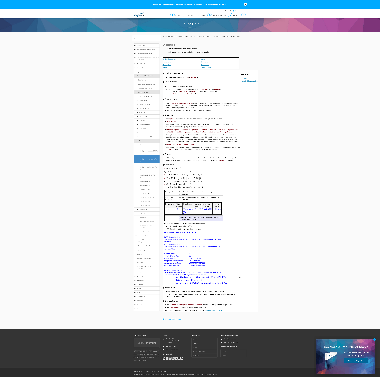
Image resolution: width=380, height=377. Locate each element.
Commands (142, 217)
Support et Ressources (199, 351)
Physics (139, 72)
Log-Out (224, 355)
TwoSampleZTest (145, 205)
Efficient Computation (145, 232)
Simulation (142, 133)
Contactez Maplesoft (225, 11)
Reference (140, 284)
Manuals (139, 292)
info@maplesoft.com (172, 350)
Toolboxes (140, 300)
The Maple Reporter (230, 339)
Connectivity (140, 262)
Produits (195, 340)
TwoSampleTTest (145, 201)
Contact (165, 335)
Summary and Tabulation (146, 137)
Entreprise (196, 355)
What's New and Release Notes (146, 49)
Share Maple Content (143, 64)
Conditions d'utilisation (172, 374)
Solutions (195, 344)
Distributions (143, 116)
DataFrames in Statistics (146, 221)
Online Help (178, 36)
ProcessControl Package (145, 88)
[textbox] (174, 168)
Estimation (142, 112)
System (139, 288)
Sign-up (224, 351)
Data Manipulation (144, 104)
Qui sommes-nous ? (140, 335)
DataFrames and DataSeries (146, 84)
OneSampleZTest (145, 185)
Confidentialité (183, 374)
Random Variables (144, 124)
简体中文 (166, 371)
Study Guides (141, 280)
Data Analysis (143, 100)
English (141, 371)
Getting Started (141, 45)
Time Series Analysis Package (146, 236)
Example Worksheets (145, 96)
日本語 (160, 371)
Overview (143, 145)
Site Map (214, 374)
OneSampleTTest (145, 181)
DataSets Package (143, 80)
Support (170, 36)
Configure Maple (141, 296)
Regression (142, 128)
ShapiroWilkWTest (145, 189)
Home (165, 36)
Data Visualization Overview (146, 246)
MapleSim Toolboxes (143, 309)
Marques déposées (206, 374)
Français (147, 371)
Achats (195, 347)
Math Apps (140, 272)
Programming (141, 250)
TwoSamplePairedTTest (147, 197)
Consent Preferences (194, 374)
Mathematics (140, 68)
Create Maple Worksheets (144, 53)
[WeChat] (181, 358)
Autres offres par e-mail (231, 342)
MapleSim (139, 305)
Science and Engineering (144, 258)
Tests (140, 141)
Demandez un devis (240, 11)
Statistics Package (143, 92)
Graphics (139, 254)
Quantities (142, 120)
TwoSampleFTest (145, 193)
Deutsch (154, 371)
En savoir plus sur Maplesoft (141, 360)
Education (140, 276)
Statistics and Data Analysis (145, 76)
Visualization (143, 209)
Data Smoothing (144, 108)
